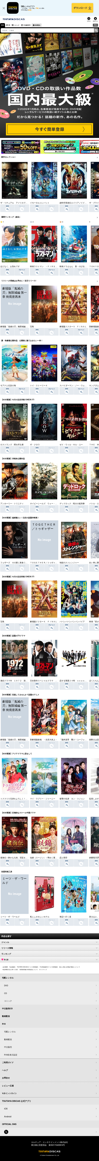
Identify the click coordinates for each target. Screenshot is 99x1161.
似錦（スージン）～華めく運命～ (44, 857)
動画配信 (37, 25)
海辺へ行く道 (65, 916)
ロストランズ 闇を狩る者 (12, 444)
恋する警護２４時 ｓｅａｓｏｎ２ (75, 680)
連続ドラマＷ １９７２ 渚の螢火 (15, 680)
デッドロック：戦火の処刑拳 (72, 503)
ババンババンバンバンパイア (72, 621)
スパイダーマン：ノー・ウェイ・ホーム (77, 385)
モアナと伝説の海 (8, 385)
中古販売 (8, 1047)
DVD (2, 25)
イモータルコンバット (39, 202)
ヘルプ (5, 1070)
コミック (16, 25)
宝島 (32, 326)
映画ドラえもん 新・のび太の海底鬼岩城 (78, 266)
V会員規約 (12, 967)
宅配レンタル (10, 1031)
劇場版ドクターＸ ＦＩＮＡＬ (73, 326)
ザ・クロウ (35, 444)
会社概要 (5, 967)
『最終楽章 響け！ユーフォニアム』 (76, 739)
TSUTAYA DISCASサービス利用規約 (27, 967)
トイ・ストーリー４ (38, 385)
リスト (89, 21)
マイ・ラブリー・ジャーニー (42, 798)
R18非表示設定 (10, 1054)
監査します (94, 798)
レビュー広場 (8, 1085)
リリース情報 (7, 948)
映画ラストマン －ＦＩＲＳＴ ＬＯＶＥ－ (49, 266)
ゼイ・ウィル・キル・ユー (71, 444)
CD (9, 25)
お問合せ (6, 1077)
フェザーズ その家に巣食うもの (14, 562)
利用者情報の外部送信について (29, 969)
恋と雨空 (63, 857)
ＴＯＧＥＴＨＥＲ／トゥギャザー (44, 562)
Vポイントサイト (9, 1093)
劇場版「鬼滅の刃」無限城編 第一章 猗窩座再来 (21, 326)
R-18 (6, 960)
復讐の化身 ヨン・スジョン (72, 798)
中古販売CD (26, 25)
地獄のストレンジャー (69, 562)
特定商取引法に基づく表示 (10, 969)
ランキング (6, 954)
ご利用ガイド (8, 1062)
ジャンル (5, 942)
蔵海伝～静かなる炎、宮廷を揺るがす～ (17, 857)
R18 (95, 25)
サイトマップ (43, 969)
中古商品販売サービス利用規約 (49, 967)
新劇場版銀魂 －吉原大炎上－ (43, 739)
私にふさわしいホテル (39, 916)
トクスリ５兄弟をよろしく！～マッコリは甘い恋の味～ (24, 798)
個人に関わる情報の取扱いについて (69, 967)
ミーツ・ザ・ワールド (10, 916)
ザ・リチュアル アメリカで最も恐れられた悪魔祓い (23, 202)
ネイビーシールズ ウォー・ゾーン (45, 503)
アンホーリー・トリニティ (12, 503)
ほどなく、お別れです (10, 266)
